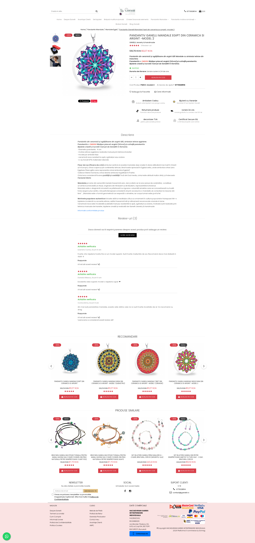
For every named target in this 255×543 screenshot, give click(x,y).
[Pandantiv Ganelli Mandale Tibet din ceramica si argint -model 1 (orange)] (147, 361)
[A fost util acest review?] (99, 264)
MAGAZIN (53, 505)
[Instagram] (130, 491)
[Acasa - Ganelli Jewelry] (127, 11)
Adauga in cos (158, 77)
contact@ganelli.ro (180, 492)
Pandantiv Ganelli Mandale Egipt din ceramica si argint (69, 382)
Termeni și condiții (57, 513)
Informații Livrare (56, 519)
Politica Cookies (56, 525)
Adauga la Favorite (140, 91)
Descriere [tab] (127, 135)
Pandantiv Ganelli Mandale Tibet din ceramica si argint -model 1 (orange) (147, 382)
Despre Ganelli (55, 511)
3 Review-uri (146, 45)
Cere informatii (163, 91)
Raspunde (82, 260)
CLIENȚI (92, 505)
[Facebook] (125, 491)
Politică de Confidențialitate (60, 522)
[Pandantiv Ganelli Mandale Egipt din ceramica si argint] (69, 361)
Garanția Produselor (97, 517)
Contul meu (94, 519)
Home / (84, 29)
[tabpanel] (94, 64)
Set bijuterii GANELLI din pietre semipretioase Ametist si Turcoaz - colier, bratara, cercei (186, 457)
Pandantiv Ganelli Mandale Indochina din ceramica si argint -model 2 (186, 382)
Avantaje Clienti (96, 522)
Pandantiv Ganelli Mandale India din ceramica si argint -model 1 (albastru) (108, 382)
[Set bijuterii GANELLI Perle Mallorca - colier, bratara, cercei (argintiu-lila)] (147, 435)
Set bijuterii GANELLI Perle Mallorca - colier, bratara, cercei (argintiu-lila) (147, 456)
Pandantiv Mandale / (96, 29)
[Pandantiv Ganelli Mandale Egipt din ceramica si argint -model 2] (94, 64)
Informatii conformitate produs (91, 210)
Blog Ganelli (134, 24)
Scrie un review (127, 235)
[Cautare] (96, 11)
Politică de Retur (96, 513)
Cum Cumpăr (55, 517)
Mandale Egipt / (112, 29)
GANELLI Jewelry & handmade (142, 42)
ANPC (92, 525)
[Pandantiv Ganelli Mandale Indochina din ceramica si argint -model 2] (186, 361)
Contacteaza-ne (142, 534)
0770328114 (181, 489)
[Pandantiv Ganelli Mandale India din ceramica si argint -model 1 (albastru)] (108, 361)
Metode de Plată (96, 511)
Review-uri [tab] (127, 218)
